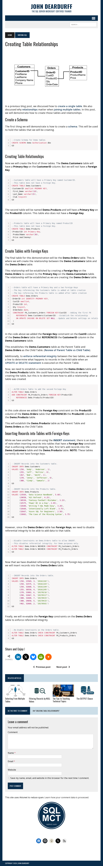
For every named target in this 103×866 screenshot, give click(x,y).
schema (72, 126)
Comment (13, 732)
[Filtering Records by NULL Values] (39, 694)
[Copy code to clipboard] (95, 141)
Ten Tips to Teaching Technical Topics (61, 700)
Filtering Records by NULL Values (39, 700)
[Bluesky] (33, 657)
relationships (30, 109)
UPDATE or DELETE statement (23, 362)
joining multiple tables (67, 109)
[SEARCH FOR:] (83, 24)
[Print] (41, 657)
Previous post (43, 666)
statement (64, 440)
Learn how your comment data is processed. (67, 797)
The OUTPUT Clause (84, 698)
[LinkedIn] (18, 657)
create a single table (70, 106)
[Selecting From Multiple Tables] (16, 694)
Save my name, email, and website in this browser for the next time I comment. (49, 778)
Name (11, 752)
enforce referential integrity (40, 356)
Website (12, 769)
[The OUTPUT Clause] (87, 694)
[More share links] (48, 657)
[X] (26, 657)
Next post (61, 666)
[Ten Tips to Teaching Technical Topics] (63, 694)
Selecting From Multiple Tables (15, 700)
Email (11, 761)
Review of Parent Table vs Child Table (67, 350)
